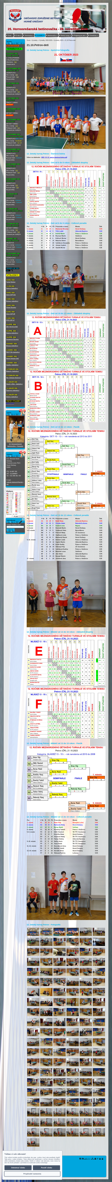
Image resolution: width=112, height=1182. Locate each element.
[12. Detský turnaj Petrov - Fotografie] (33, 931)
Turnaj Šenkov (10, 282)
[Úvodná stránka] (100, 1159)
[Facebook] (80, 1159)
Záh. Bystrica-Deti (12, 327)
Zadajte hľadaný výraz (14, 525)
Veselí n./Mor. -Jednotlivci (14, 384)
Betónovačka (52, 35)
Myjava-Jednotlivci (12, 346)
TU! (11, 270)
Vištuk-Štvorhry (11, 307)
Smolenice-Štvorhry (12, 339)
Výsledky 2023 (58, 40)
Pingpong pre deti (79, 35)
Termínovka (28, 35)
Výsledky (40, 35)
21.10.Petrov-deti (70, 40)
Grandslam (93, 35)
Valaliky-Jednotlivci (12, 365)
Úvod (9, 35)
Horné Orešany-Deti (12, 358)
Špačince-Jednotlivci (12, 390)
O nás (18, 35)
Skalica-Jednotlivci (12, 333)
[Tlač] (95, 1159)
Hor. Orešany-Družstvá (13, 378)
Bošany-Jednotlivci (12, 301)
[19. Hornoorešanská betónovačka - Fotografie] (15, 442)
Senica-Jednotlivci (12, 288)
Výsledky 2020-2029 (45, 40)
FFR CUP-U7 (10, 320)
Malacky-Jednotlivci (12, 371)
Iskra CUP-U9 (10, 314)
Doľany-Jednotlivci (12, 397)
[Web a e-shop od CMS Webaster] (86, 1159)
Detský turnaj (65, 35)
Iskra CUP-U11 (11, 295)
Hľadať (11, 530)
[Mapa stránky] (92, 1159)
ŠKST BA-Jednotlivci (13, 352)
